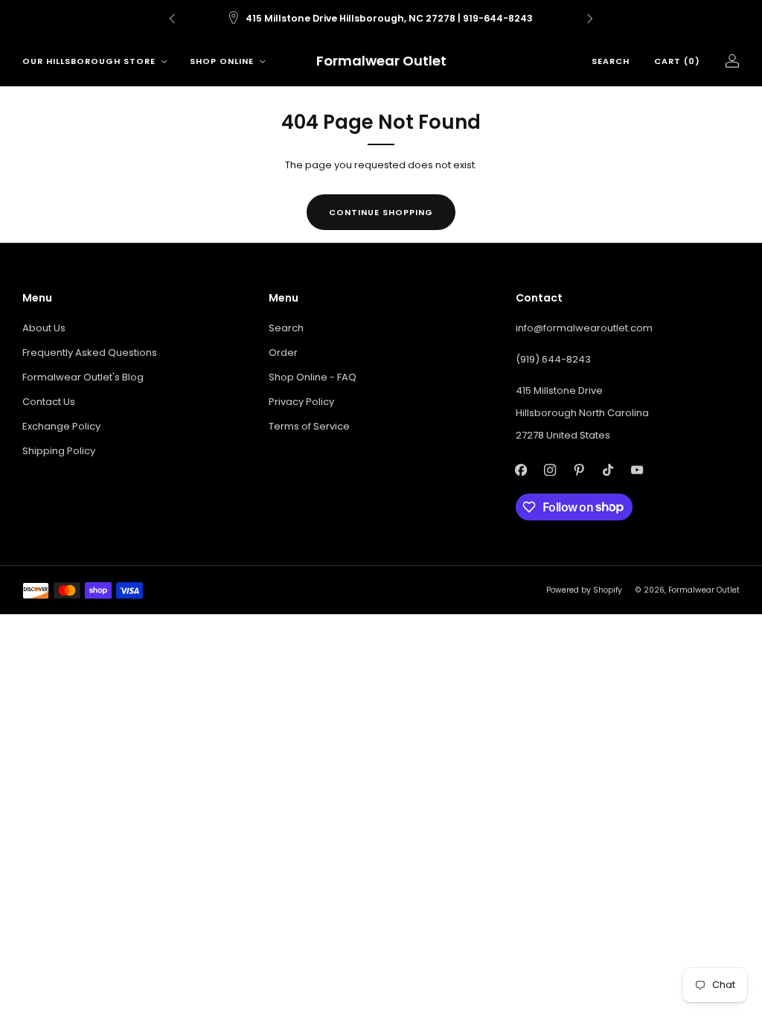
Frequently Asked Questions (89, 352)
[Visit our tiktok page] (608, 470)
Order (283, 352)
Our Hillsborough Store (89, 61)
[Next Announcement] (590, 18)
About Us (43, 328)
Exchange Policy (61, 426)
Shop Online (222, 61)
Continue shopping (381, 212)
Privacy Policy (301, 402)
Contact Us (48, 402)
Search (611, 61)
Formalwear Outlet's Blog (83, 377)
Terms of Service (309, 426)
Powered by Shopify (584, 590)
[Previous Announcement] (172, 18)
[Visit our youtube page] (637, 470)
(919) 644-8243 (553, 359)
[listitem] (381, 18)
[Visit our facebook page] (521, 470)
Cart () (677, 61)
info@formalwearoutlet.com (584, 328)
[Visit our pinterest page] (579, 470)
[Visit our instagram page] (550, 470)
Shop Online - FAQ (312, 377)
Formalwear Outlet (381, 61)
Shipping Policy (58, 451)
